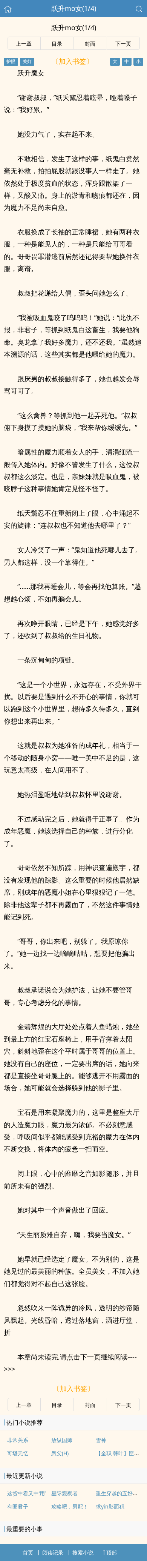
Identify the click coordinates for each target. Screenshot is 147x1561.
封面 (90, 43)
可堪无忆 (17, 1453)
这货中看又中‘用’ (26, 1493)
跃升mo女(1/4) (73, 8)
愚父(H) (60, 1453)
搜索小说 (82, 1552)
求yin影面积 (110, 1506)
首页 (28, 1552)
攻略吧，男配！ (69, 1506)
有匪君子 (17, 1506)
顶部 (111, 1552)
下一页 (123, 43)
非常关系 (17, 1440)
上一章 (24, 43)
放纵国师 (61, 1440)
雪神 (101, 1440)
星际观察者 (64, 1493)
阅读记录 (52, 1552)
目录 (57, 43)
